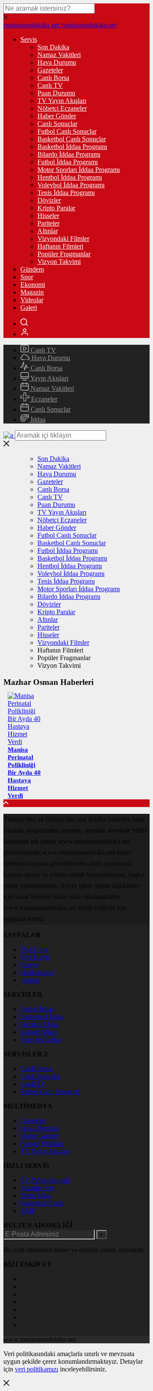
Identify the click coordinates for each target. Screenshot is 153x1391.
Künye (29, 964)
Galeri (28, 307)
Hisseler (48, 215)
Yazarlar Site (37, 1187)
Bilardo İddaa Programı (68, 154)
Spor (26, 276)
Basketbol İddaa (42, 1016)
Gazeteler (50, 70)
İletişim (30, 980)
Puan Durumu (56, 93)
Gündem (32, 269)
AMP (27, 1210)
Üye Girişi (34, 949)
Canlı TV (50, 85)
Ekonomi (32, 284)
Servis (28, 39)
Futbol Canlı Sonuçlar (66, 131)
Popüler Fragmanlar (64, 254)
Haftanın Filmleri (60, 246)
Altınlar (47, 231)
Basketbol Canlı (41, 1203)
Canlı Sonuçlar (57, 123)
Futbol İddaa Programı (67, 162)
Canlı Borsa (53, 77)
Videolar (31, 299)
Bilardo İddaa (38, 1032)
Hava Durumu (56, 62)
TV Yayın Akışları (61, 100)
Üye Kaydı (35, 957)
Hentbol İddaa (39, 1024)
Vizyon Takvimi (59, 261)
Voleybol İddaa (40, 1039)
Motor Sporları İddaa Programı (78, 169)
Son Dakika (53, 47)
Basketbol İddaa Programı (72, 146)
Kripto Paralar (56, 208)
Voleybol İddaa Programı (71, 185)
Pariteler (48, 223)
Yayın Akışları (48, 378)
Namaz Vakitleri (59, 54)
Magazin (32, 292)
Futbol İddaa (37, 1009)
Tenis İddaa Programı (66, 192)
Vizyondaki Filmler (63, 238)
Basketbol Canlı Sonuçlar (71, 139)
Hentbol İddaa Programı (69, 177)
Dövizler (49, 200)
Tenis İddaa (35, 1195)
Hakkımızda (36, 972)
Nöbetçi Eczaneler (62, 108)
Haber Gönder (56, 116)
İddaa (37, 419)
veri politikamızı (36, 1369)
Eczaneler (43, 399)
